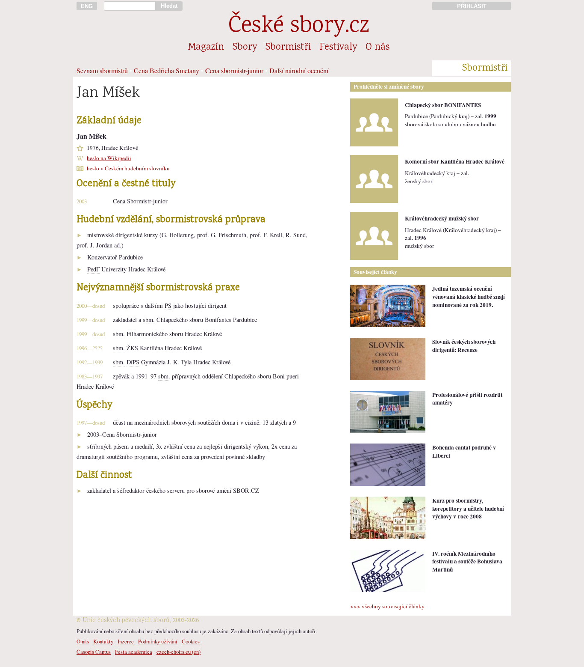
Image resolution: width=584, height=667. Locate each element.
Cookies (191, 641)
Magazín (206, 47)
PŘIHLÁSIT (472, 6)
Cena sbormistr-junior (234, 70)
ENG (87, 6)
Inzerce (126, 641)
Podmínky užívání (157, 641)
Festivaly (338, 47)
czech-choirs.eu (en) (178, 651)
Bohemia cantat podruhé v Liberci (464, 451)
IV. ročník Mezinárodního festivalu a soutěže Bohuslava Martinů (467, 561)
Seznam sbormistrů (102, 70)
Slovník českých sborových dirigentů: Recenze (464, 345)
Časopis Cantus (94, 651)
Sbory (245, 47)
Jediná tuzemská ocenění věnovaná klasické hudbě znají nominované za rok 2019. (468, 296)
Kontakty (103, 641)
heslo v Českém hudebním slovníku (128, 168)
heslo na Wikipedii (109, 158)
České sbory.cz (298, 27)
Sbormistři (288, 47)
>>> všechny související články (387, 606)
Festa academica (133, 651)
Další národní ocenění (298, 70)
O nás (377, 47)
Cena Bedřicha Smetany (166, 70)
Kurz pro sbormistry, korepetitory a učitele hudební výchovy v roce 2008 (468, 508)
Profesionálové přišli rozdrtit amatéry (467, 398)
